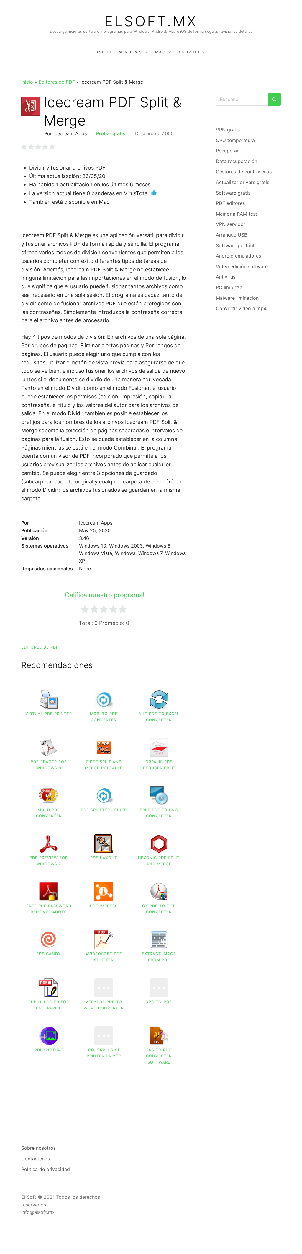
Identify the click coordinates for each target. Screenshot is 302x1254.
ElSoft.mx (151, 21)
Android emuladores (238, 256)
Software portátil (235, 245)
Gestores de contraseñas (244, 172)
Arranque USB (231, 235)
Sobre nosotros (38, 1148)
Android (189, 52)
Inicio (104, 52)
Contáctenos (35, 1159)
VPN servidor (230, 224)
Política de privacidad (45, 1169)
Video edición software (242, 266)
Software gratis (233, 193)
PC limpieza (229, 287)
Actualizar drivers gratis (242, 182)
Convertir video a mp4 (241, 308)
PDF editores (230, 203)
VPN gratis (228, 130)
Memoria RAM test (236, 214)
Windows (130, 52)
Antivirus (225, 277)
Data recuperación (236, 161)
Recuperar (227, 151)
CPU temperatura (235, 140)
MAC (160, 52)
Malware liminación (237, 298)
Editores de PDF (57, 82)
